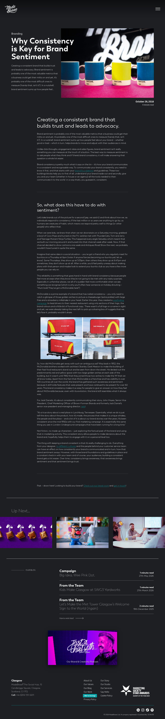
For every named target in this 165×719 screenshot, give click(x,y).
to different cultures (66, 446)
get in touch (120, 486)
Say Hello (105, 692)
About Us (88, 681)
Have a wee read (66, 618)
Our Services (106, 688)
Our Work (88, 692)
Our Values (88, 684)
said (83, 406)
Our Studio (105, 684)
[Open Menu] (157, 9)
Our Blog (88, 688)
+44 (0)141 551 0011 (25, 695)
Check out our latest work (96, 486)
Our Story (105, 681)
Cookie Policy (106, 696)
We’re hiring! (89, 696)
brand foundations (84, 171)
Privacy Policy (90, 699)
